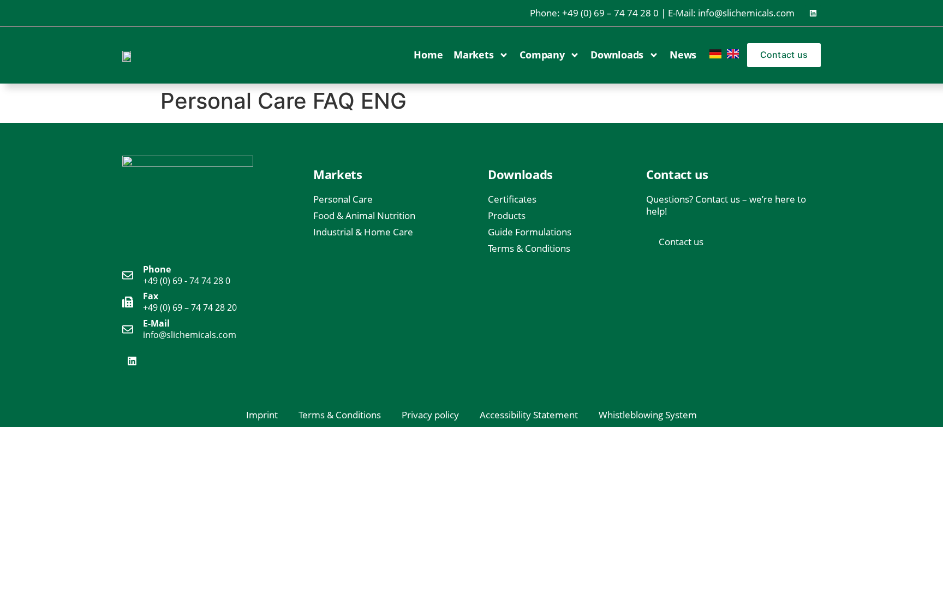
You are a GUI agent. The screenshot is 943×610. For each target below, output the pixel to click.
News (683, 54)
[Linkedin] (813, 13)
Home (428, 54)
